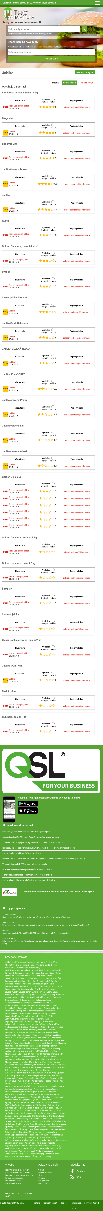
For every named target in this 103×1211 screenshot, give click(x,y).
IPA (22, 1016)
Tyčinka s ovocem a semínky (17, 1140)
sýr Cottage (10, 1124)
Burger (58, 973)
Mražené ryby (27, 1059)
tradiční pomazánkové (47, 1132)
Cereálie (50, 975)
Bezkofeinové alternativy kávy (17, 970)
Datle (52, 983)
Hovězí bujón (10, 1008)
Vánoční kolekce (35, 1145)
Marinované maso (26, 1045)
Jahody (35, 1016)
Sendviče (9, 1107)
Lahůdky (45, 1037)
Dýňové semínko (39, 992)
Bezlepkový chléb (39, 970)
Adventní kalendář (27, 962)
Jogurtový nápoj (42, 1019)
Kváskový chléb (23, 1037)
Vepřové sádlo (43, 1148)
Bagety (54, 965)
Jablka (12, 131)
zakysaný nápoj (37, 1153)
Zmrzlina (9, 1156)
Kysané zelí (36, 1037)
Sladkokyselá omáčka (14, 1110)
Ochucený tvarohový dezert (16, 1072)
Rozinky (8, 1099)
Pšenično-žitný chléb (47, 1091)
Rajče (37, 1094)
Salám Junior (41, 1102)
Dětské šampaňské (41, 986)
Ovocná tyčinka (42, 1078)
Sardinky (43, 1105)
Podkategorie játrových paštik (17, 1086)
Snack (63, 1113)
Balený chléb (22, 967)
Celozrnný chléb (38, 975)
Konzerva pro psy (33, 1032)
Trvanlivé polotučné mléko (16, 1134)
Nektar (25, 1067)
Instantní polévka (12, 1016)
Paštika (48, 1081)
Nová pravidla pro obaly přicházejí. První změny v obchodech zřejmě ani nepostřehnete (38, 848)
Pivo (24, 1083)
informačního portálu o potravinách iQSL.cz (15, 1182)
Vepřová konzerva (12, 1148)
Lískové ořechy (46, 1040)
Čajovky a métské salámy (15, 981)
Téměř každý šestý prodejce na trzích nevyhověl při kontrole (27, 874)
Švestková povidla (41, 1129)
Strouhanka (34, 1118)
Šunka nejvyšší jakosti (36, 1126)
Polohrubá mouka (56, 1086)
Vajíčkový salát (11, 1145)
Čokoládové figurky (40, 983)
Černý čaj (31, 981)
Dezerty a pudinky (12, 989)
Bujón (51, 973)
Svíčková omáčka (58, 1121)
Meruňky (56, 1048)
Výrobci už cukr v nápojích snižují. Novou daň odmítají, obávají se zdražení (33, 842)
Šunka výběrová (12, 1129)
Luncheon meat (39, 1043)
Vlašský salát (29, 1151)
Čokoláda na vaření (22, 983)
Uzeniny (8, 1143)
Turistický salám (56, 1134)
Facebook (81, 1171)
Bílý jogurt (9, 973)
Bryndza (44, 973)
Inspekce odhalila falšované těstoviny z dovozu (22, 853)
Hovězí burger (23, 1008)
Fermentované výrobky (14, 997)
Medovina (35, 1048)
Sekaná (51, 1105)
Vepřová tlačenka (28, 1148)
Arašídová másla (43, 965)
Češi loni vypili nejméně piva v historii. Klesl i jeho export (26, 831)
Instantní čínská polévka (33, 1010)
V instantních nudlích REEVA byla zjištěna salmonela (24, 864)
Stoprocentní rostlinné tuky (16, 1118)
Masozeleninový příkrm (15, 1048)
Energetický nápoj (23, 994)
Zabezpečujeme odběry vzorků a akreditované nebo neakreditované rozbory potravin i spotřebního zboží (45, 923)
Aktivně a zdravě (45, 1172)
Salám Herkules (27, 1102)
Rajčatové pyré (11, 1094)
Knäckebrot (34, 1027)
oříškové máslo (53, 1075)
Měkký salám (46, 1048)
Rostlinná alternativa (50, 1094)
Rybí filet (17, 1099)
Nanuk (40, 1064)
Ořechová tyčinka (12, 1075)
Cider (22, 978)
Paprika (20, 1081)
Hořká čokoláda (11, 1005)
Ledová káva (56, 1037)
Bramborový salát (22, 973)
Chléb (7, 1010)
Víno (20, 1151)
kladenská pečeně (12, 1027)
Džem (49, 992)
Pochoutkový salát (39, 1086)
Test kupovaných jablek (19, 106)
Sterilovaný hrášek (57, 1116)
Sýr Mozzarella (22, 1124)
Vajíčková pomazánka (46, 1143)
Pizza (29, 1083)
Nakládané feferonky (14, 1064)
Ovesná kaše (10, 1078)
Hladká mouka (39, 1002)
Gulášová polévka (43, 1000)
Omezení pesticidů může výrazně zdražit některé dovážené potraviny (31, 837)
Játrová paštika (46, 1016)
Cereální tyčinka (12, 978)
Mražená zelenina (50, 1056)
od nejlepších (69, 82)
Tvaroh (8, 1137)
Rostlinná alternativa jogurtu (17, 1097)
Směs (59, 1110)
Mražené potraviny (13, 1059)
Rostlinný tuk (36, 1097)
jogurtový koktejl (27, 1019)
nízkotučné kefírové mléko (40, 1067)
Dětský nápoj (56, 986)
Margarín (14, 1045)
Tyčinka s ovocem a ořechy (47, 1137)
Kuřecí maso (10, 1037)
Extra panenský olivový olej (43, 994)
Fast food (60, 994)
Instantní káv (50, 1010)
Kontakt (36, 1203)
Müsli (44, 1062)
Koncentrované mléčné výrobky (29, 1029)
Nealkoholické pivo (59, 1064)
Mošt (7, 1056)
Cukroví (53, 978)
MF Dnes (41, 1178)
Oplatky (60, 1072)
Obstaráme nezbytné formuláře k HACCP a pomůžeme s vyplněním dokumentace (36, 931)
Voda (38, 1151)
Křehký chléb (37, 1035)
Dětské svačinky (25, 986)
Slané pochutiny (31, 1110)
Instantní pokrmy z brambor (44, 1013)
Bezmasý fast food (55, 970)
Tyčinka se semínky (38, 1140)
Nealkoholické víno (13, 1067)
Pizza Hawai (38, 1083)
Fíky (27, 997)
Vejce (59, 1145)
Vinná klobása (11, 1151)
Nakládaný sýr (30, 1064)
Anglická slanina (27, 965)
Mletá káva (22, 1054)
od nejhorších (86, 82)
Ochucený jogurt (12, 1070)
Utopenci (51, 1140)
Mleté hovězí (33, 1054)
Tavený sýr (23, 1132)
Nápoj (46, 1064)
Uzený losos (18, 1143)
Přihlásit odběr (51, 59)
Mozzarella (15, 1056)
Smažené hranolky (47, 1110)
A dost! (41, 1170)
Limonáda (34, 1040)
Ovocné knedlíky (57, 1078)
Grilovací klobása (53, 997)
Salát (35, 1105)
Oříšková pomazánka (37, 1075)
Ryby (44, 1099)
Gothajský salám (37, 997)
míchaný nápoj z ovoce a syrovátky (19, 1051)
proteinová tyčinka (50, 1089)
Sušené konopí (11, 1121)
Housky (54, 1005)
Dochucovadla (27, 989)
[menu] (97, 2)
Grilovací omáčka (27, 1000)
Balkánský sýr (35, 967)
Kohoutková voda (55, 1027)
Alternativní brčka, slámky (47, 962)
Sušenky (34, 1121)
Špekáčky (9, 1126)
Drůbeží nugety (11, 992)
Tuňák (31, 1134)
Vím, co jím (42, 1183)
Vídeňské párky (57, 1148)
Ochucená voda (59, 1067)
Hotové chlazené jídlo (29, 1005)
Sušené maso (24, 1121)
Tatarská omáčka (58, 1129)
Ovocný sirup (10, 1081)
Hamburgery (26, 1002)
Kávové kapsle (25, 1024)
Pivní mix (17, 1083)
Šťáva (16, 1126)
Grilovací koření (11, 1000)
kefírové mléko (53, 1024)
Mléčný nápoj (10, 1054)
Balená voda (10, 967)
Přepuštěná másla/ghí (14, 1091)
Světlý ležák (45, 1121)
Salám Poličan (54, 1102)
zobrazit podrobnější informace (76, 107)
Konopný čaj (10, 1032)
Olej (54, 1072)
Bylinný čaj (9, 975)
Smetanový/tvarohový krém (38, 1113)
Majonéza (62, 1043)
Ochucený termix (27, 1070)
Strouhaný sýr (46, 1118)
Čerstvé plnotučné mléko (47, 981)
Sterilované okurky (40, 1116)
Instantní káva (11, 1013)
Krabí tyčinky (10, 1035)
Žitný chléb (37, 1156)
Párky (27, 1081)
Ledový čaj (9, 1040)
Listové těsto (59, 1040)
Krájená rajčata (23, 1035)
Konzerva (21, 1032)
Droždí (37, 989)
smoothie (55, 1113)
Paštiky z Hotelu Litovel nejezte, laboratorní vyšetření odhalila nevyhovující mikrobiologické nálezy (43, 858)
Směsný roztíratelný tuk (15, 1113)
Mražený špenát (54, 1059)
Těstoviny (33, 1132)
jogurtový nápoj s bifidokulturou (18, 1021)
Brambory (36, 973)
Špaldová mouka (59, 1124)
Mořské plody (57, 1054)
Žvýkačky (47, 1156)
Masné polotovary (49, 1045)
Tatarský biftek (11, 1132)
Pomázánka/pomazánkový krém (18, 1089)
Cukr (47, 978)
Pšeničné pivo (31, 1091)
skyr (21, 1107)
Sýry (32, 1124)
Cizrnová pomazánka (35, 978)
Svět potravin (43, 1180)
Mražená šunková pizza (31, 1056)
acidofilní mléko (12, 962)
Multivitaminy (35, 1062)
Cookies (64, 1203)
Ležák (17, 1040)
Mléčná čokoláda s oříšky (46, 1051)
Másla (38, 1045)
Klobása (24, 1027)
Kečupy (42, 1024)
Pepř (61, 1081)
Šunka (23, 1126)
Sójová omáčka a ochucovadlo (18, 1116)
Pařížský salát (37, 1081)
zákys (27, 1153)
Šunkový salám (26, 1129)
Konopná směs (49, 1029)
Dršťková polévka (49, 989)
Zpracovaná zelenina (23, 1156)
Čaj (59, 978)
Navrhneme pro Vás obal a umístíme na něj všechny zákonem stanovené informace (37, 915)
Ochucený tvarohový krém (40, 1072)
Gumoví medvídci (12, 1002)
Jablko (28, 1016)
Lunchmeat (52, 1043)
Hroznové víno (36, 1008)
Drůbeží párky (25, 992)
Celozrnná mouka (23, 975)
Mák (7, 1045)
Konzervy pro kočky (50, 1032)
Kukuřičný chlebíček (52, 1035)
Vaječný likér (30, 1143)
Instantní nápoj (25, 1013)
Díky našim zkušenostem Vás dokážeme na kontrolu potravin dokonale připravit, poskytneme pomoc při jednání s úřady (49, 941)
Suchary (57, 1118)
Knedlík (44, 1027)
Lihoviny (25, 1040)
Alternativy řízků (12, 965)
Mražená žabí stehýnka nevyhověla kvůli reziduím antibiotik (27, 869)
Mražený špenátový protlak (16, 1062)
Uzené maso (61, 1140)
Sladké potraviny (54, 1107)
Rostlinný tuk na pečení (53, 1097)
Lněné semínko (11, 1043)
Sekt (57, 1105)
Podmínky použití (50, 1203)
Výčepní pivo (47, 1151)
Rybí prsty (26, 1099)
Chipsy (59, 1008)
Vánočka (23, 1145)
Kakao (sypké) (47, 1021)
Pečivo (55, 1081)
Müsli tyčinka (54, 1062)
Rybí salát (36, 1099)
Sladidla (28, 1107)
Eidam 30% (9, 994)
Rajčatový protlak (26, 1094)
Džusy (55, 992)
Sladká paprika (39, 1107)
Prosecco (37, 1089)
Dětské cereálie (11, 986)
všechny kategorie (84, 72)
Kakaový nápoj (11, 1024)
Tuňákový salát (41, 1134)
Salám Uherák (11, 1105)
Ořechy (24, 1075)
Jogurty (37, 1021)
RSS (78, 1177)
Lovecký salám (25, 1043)
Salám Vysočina (25, 1105)
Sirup (16, 1107)
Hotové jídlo (44, 1005)
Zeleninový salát (52, 1153)
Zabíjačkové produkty (14, 1153)
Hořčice (49, 1002)
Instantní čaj (16, 1010)
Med (28, 1048)
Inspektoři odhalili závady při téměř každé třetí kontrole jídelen (28, 880)
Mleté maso (45, 1054)
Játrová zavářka (12, 1019)
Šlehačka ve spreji (42, 1124)
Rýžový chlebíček (12, 1102)
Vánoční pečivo (49, 1145)
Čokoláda (9, 983)
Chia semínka (49, 1008)
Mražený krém (41, 1059)
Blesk (40, 1175)
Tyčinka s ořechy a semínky (23, 1137)
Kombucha (9, 1029)
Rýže (49, 1099)
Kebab (35, 1024)
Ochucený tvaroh (43, 1070)
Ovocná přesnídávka (25, 1078)
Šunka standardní (55, 1126)
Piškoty (8, 1083)
